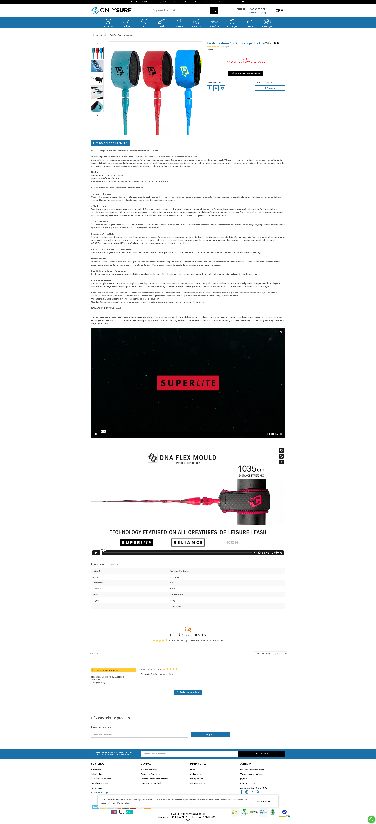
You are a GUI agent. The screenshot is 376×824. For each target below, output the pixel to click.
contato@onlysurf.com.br (254, 774)
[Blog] (253, 793)
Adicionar (270, 88)
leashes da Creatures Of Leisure (123, 292)
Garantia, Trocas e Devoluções (154, 778)
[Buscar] (214, 10)
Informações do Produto (110, 143)
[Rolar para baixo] (97, 115)
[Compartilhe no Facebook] (209, 88)
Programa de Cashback (151, 783)
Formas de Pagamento (151, 774)
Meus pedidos (196, 778)
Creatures (211, 49)
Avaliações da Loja (99, 792)
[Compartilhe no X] (216, 88)
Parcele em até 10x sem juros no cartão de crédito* (226, 2)
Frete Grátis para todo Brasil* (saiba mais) (186, 2)
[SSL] (235, 814)
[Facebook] (242, 793)
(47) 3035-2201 (249, 778)
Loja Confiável (97, 774)
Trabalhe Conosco (99, 783)
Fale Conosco (97, 788)
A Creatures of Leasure (119, 317)
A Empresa (96, 769)
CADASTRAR (261, 753)
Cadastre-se (257, 9)
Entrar (241, 9)
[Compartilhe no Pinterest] (222, 88)
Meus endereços (197, 783)
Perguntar (210, 734)
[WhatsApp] (258, 793)
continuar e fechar (262, 801)
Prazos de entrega (149, 769)
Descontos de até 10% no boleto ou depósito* (148, 2)
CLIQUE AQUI (161, 181)
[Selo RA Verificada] (285, 814)
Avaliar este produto (189, 692)
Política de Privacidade (117, 803)
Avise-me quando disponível (246, 73)
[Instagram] (247, 793)
